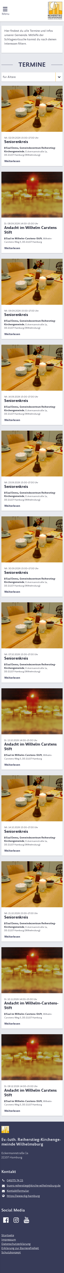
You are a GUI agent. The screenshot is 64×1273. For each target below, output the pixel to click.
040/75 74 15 (15, 1180)
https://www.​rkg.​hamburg (23, 1196)
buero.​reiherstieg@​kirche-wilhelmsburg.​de (33, 1185)
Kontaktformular (18, 1190)
